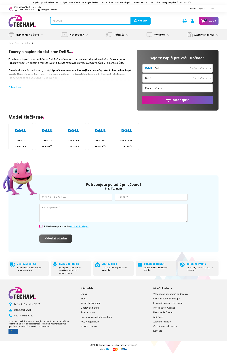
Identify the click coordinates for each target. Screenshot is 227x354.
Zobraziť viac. (188, 2)
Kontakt (215, 8)
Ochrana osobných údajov (166, 298)
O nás (84, 294)
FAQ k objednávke (90, 321)
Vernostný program (91, 303)
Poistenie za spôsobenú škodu (96, 317)
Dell (26, 43)
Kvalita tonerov (89, 326)
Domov (9, 43)
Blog (83, 298)
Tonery (18, 43)
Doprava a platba (198, 8)
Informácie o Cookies (164, 307)
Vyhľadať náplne (177, 100)
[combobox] (145, 88)
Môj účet (158, 317)
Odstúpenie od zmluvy (165, 326)
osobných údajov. (79, 226)
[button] (184, 21)
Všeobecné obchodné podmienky (170, 294)
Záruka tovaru (88, 312)
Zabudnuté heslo (162, 321)
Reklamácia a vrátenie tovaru (168, 303)
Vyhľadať (142, 20)
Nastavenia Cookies (163, 312)
